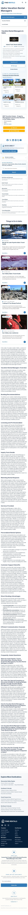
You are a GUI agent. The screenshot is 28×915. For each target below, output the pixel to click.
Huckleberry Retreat (19, 102)
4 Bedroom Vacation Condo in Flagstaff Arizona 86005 (12, 800)
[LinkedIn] (5, 825)
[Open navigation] (25, 2)
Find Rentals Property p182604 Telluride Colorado (11, 792)
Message (14, 65)
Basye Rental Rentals (19, 784)
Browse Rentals (14, 69)
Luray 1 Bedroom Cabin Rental (7, 784)
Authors (16, 835)
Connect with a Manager (10, 151)
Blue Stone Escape (19, 86)
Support (16, 843)
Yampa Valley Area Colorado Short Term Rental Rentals (12, 811)
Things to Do (3, 833)
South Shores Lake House (7, 87)
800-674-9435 (7, 124)
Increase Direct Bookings (6, 839)
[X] (8, 825)
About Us (17, 830)
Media (16, 833)
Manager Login (4, 843)
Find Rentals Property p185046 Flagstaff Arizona (11, 799)
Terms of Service (18, 841)
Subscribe (14, 885)
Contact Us (13, 901)
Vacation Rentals (20, 46)
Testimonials (3, 841)
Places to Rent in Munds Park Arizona (9, 802)
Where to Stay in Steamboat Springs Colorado (10, 808)
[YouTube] (2, 825)
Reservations (18, 839)
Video (16, 832)
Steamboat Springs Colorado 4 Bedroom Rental (11, 809)
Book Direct (13, 62)
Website (14, 127)
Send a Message (14, 130)
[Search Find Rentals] (22, 2)
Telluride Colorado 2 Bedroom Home (9, 790)
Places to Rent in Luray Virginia (7, 783)
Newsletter (3, 835)
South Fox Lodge (7, 102)
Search (14, 172)
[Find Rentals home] (8, 2)
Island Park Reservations (14, 44)
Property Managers (5, 832)
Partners (3, 845)
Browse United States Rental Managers (12, 13)
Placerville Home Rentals (6, 793)
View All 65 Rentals (7, 77)
